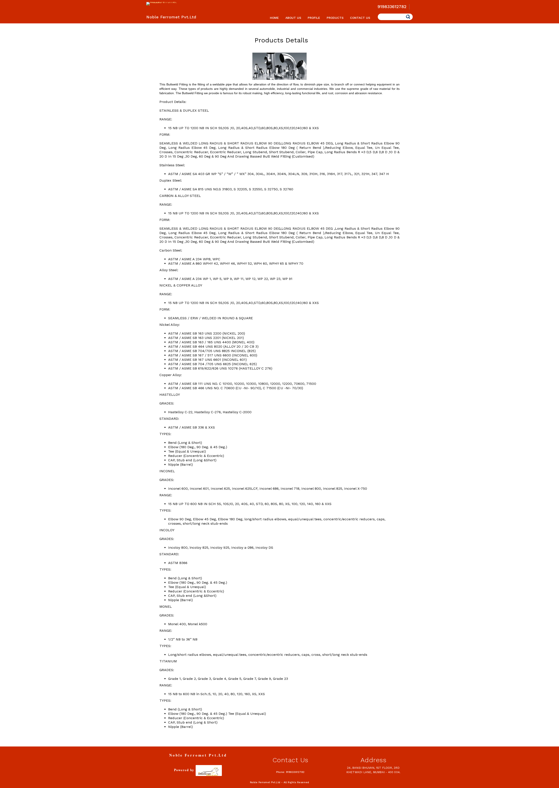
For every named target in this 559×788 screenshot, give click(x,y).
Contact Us (360, 17)
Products (335, 17)
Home (274, 17)
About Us (293, 17)
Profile (314, 17)
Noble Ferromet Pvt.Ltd (171, 17)
